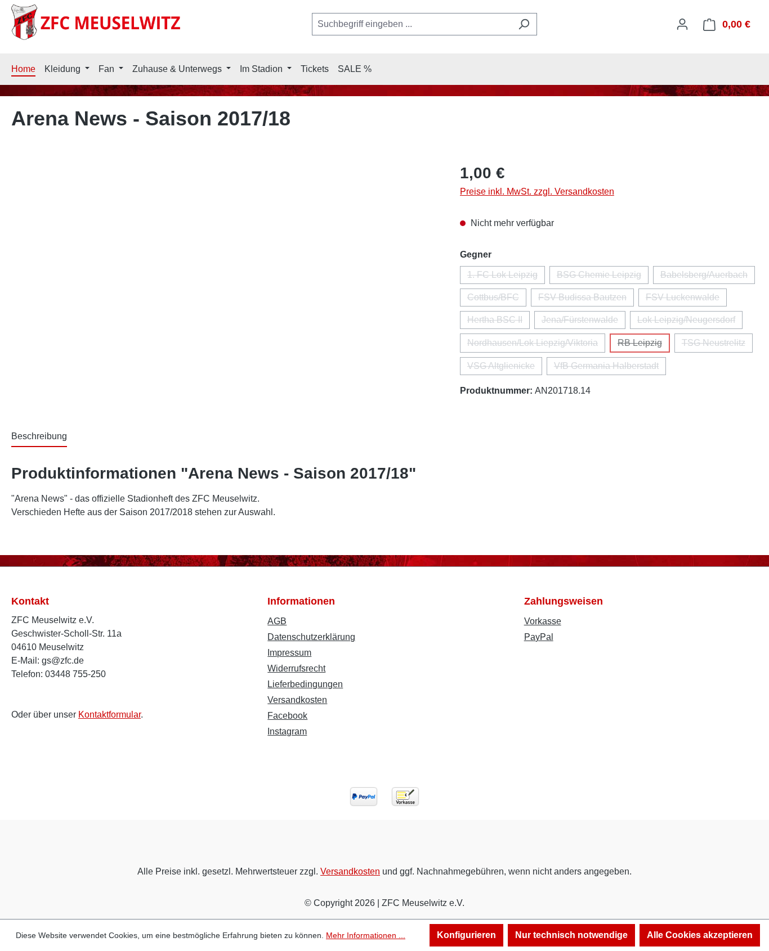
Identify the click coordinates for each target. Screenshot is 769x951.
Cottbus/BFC (496, 299)
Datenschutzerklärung (311, 637)
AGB (277, 621)
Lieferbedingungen (305, 684)
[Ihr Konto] (682, 24)
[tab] (39, 437)
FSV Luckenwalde (686, 299)
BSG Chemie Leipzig (603, 277)
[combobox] (411, 24)
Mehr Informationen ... (365, 935)
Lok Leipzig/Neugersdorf (690, 322)
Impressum (289, 652)
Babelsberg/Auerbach (707, 277)
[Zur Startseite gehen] (95, 22)
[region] (224, 282)
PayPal (538, 637)
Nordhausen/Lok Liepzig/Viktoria (536, 345)
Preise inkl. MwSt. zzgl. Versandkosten (537, 191)
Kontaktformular (109, 714)
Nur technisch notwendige (571, 935)
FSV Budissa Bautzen (586, 299)
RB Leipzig (644, 345)
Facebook (287, 715)
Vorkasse (542, 621)
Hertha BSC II (498, 322)
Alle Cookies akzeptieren (700, 935)
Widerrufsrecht (296, 668)
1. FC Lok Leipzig (506, 277)
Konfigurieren (466, 935)
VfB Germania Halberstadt (610, 368)
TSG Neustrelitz (717, 345)
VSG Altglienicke (504, 368)
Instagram (287, 731)
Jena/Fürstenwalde (583, 322)
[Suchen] (524, 24)
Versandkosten (297, 700)
